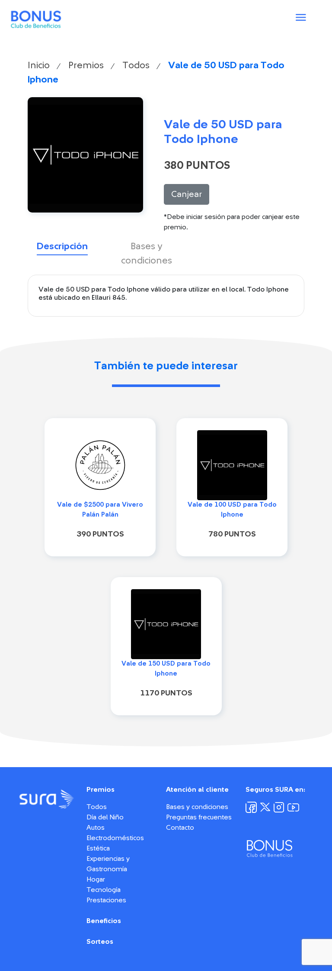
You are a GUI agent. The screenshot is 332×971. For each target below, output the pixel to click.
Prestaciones (106, 900)
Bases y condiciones (197, 806)
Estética (98, 848)
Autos (95, 827)
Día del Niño (105, 817)
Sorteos (99, 941)
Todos (136, 65)
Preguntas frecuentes (199, 817)
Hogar (95, 879)
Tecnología (103, 889)
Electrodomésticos (115, 838)
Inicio (39, 65)
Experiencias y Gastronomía (108, 864)
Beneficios (103, 920)
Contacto (180, 827)
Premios (86, 65)
